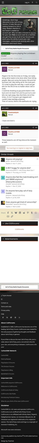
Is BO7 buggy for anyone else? (18, 168)
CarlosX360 (4, 355)
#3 (36, 127)
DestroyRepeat (6, 359)
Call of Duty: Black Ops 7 (26, 170)
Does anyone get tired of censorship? (21, 202)
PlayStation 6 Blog (7, 370)
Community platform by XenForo (19, 437)
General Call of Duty (17, 161)
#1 (36, 63)
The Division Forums (7, 366)
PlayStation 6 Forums (8, 363)
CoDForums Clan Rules (8, 394)
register (33, 33)
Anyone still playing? (14, 159)
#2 (36, 108)
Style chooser (6, 295)
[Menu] (2, 2)
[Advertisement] (19, 261)
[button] (19, 299)
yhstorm (8, 195)
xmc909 (8, 184)
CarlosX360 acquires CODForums (11, 383)
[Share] (33, 63)
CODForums (19, 229)
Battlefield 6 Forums (7, 374)
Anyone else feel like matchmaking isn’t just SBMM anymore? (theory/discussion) (22, 179)
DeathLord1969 (8, 58)
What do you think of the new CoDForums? (15, 401)
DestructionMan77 (12, 170)
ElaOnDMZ (9, 204)
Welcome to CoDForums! (9, 386)
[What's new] (32, 2)
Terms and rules (6, 306)
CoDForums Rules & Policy (9, 390)
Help (2, 314)
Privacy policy (5, 310)
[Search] (36, 2)
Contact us (4, 303)
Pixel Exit (11, 441)
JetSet (8, 161)
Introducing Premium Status (10, 397)
